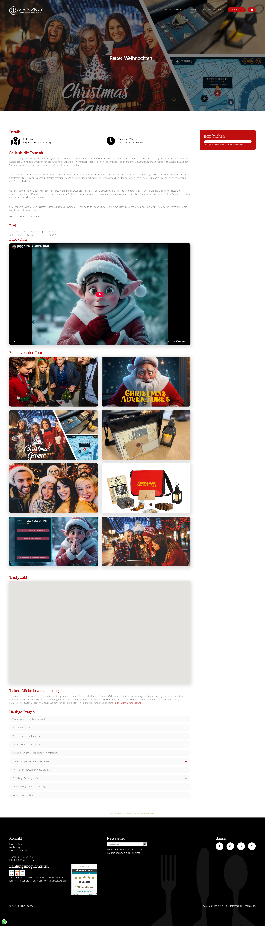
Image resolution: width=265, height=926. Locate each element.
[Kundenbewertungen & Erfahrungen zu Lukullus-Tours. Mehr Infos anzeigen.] (84, 879)
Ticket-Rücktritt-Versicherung (127, 702)
